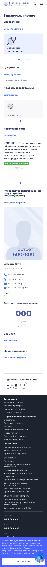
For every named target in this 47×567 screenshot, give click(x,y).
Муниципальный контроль (16, 491)
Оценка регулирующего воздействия (15, 484)
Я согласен (23, 561)
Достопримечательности (16, 429)
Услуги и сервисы (12, 412)
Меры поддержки (12, 450)
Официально (10, 458)
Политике (30, 553)
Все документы (12, 74)
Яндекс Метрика (10, 543)
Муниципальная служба (15, 470)
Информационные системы (17, 488)
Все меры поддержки (15, 358)
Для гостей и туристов (15, 436)
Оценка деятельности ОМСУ (17, 508)
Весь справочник (13, 29)
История (8, 426)
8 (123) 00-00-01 (11, 519)
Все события (10, 340)
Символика (9, 420)
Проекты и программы (15, 453)
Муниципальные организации (18, 473)
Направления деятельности (17, 447)
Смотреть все (11, 95)
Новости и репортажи (14, 405)
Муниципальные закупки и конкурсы (21, 480)
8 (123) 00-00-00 (11, 528)
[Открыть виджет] (39, 557)
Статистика (9, 461)
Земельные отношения (16, 163)
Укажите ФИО (12, 264)
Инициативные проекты (15, 499)
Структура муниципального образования (17, 465)
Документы (9, 476)
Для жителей (10, 399)
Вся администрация (15, 202)
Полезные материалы (14, 409)
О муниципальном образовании (20, 416)
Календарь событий (13, 402)
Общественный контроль (16, 496)
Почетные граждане (13, 423)
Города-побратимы (13, 433)
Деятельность (10, 444)
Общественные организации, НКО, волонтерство (21, 503)
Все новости (10, 135)
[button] (19, 59)
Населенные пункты (13, 439)
